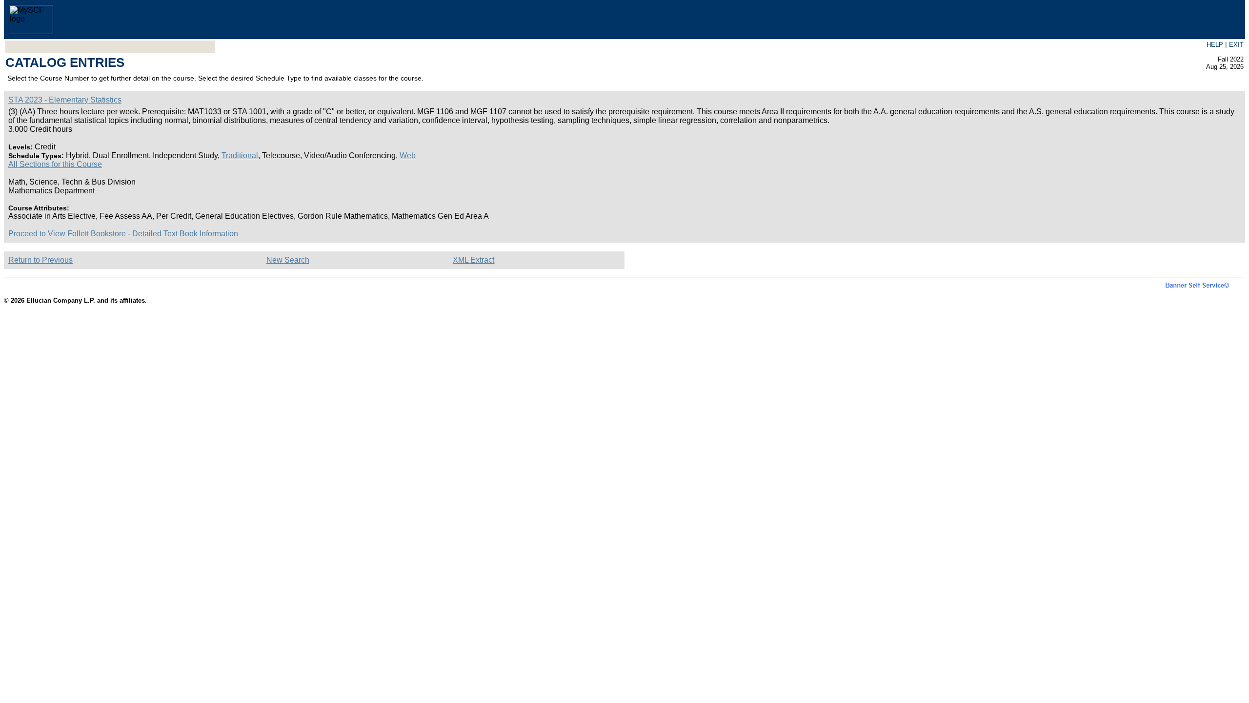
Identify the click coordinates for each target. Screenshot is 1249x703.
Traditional (240, 155)
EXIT (1236, 44)
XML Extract (473, 260)
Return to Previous (40, 260)
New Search (287, 260)
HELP (1215, 44)
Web (408, 155)
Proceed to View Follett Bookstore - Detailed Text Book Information (123, 233)
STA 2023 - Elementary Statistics (64, 100)
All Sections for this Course (55, 164)
